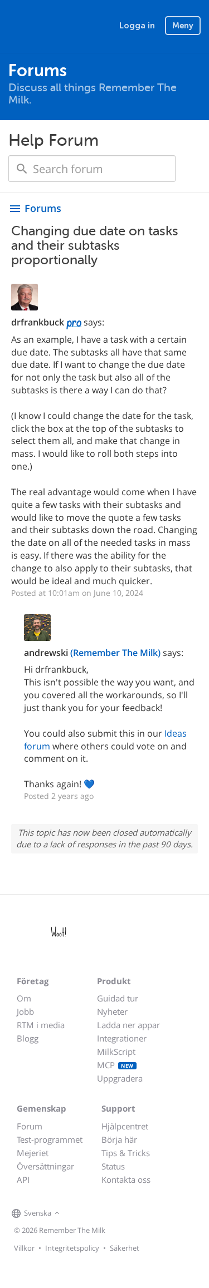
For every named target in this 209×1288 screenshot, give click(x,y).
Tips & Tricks (125, 1152)
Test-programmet (49, 1139)
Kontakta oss (125, 1179)
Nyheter (112, 1011)
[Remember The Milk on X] (94, 1213)
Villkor (24, 1248)
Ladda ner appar (128, 1024)
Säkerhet (124, 1248)
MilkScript (116, 1051)
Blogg (27, 1038)
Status (113, 1166)
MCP (115, 1064)
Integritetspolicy (72, 1248)
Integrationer (122, 1038)
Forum (29, 1126)
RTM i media (41, 1024)
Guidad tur (117, 998)
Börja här (119, 1139)
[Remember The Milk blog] (108, 1213)
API (23, 1179)
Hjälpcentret (124, 1126)
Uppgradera (120, 1078)
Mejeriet (32, 1152)
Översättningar (45, 1166)
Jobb (25, 1011)
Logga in (137, 26)
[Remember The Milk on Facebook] (78, 1213)
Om (24, 998)
